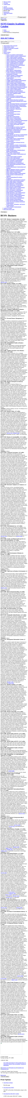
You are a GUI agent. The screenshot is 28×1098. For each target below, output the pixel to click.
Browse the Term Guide (8, 209)
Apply (4, 14)
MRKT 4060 (14, 979)
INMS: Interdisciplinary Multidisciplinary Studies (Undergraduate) (15, 150)
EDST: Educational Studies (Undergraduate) (16, 106)
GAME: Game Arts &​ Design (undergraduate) (16, 120)
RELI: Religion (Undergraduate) (13, 191)
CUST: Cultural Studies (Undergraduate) (15, 88)
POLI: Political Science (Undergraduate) (15, 187)
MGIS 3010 (11, 683)
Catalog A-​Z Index (7, 208)
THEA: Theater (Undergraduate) (13, 206)
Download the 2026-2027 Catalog (11, 1093)
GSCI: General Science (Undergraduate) (15, 123)
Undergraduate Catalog (8, 47)
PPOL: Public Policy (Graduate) (13, 188)
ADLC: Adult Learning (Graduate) (14, 57)
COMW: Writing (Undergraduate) (14, 81)
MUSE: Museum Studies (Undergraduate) (15, 173)
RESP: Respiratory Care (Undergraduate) (15, 192)
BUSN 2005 (19, 536)
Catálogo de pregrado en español (10, 48)
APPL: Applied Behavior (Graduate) (14, 63)
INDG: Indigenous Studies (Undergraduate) (16, 145)
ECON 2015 (12, 826)
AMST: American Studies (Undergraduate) (16, 59)
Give (4, 1062)
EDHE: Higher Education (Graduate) (14, 99)
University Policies (7, 1064)
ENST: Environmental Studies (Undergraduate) (13, 114)
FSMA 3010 (4, 851)
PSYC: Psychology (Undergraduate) (14, 190)
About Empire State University (10, 45)
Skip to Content (7, 1)
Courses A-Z (6, 31)
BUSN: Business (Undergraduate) (14, 71)
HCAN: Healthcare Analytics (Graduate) (15, 127)
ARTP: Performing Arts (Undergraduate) (15, 65)
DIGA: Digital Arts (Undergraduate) (14, 90)
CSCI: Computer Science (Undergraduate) (16, 85)
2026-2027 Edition (7, 38)
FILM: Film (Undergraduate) (12, 116)
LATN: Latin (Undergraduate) (13, 157)
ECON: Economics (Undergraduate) (14, 96)
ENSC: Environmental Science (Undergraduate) (13, 112)
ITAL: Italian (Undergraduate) (13, 152)
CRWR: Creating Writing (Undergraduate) (16, 84)
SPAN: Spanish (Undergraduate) (13, 199)
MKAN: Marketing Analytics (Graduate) (15, 169)
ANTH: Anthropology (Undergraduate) (15, 61)
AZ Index (5, 3)
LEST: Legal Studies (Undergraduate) (15, 159)
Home (4, 30)
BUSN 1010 (4, 282)
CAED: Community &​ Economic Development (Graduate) (14, 73)
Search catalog (4, 41)
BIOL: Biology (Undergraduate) (13, 70)
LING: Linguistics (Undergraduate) (14, 160)
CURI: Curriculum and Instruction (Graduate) (16, 87)
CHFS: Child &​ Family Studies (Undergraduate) (13, 77)
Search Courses (6, 52)
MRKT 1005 (9, 848)
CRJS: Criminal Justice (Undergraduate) (15, 83)
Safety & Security (10, 1062)
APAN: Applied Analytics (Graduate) (14, 62)
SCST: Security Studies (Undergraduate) (15, 195)
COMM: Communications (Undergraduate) (16, 80)
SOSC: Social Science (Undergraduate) (15, 197)
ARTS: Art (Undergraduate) (12, 66)
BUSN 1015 (10, 433)
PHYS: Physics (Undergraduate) (13, 186)
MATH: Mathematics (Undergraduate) (15, 163)
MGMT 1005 (16, 433)
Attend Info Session (7, 13)
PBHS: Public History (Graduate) (14, 182)
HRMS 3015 (10, 849)
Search (2, 17)
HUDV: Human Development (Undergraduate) (13, 140)
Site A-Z (24, 1062)
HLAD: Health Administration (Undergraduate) (13, 132)
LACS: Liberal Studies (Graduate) (14, 156)
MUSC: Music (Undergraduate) (13, 172)
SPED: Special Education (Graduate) (14, 200)
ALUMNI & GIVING (8, 9)
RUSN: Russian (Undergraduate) (13, 194)
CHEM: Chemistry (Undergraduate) (14, 75)
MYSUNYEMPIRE (8, 8)
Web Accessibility (16, 1064)
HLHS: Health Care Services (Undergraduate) (16, 134)
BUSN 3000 (20, 976)
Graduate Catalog (7, 49)
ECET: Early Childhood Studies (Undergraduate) (13, 94)
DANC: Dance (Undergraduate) (13, 89)
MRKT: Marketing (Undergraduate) (14, 170)
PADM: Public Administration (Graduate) (15, 179)
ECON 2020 (17, 825)
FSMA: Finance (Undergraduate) (13, 119)
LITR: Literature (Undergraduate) (14, 161)
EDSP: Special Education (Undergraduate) (16, 105)
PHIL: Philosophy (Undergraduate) (14, 183)
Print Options (4, 212)
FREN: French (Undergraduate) (13, 117)
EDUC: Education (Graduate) (13, 107)
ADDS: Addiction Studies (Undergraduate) (16, 56)
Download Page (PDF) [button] (8, 1087)
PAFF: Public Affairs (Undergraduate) (15, 181)
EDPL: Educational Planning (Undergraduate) (16, 103)
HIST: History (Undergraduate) (13, 130)
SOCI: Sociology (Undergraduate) (14, 196)
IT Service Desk (18, 1062)
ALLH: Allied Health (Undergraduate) (15, 58)
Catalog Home (6, 4)
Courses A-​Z (6, 53)
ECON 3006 (3, 978)
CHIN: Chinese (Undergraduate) (13, 79)
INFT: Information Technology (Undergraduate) (13, 148)
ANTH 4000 (11, 771)
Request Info (6, 12)
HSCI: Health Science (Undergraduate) (15, 138)
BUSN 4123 (21, 1034)
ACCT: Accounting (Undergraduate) (14, 54)
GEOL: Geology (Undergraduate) (14, 121)
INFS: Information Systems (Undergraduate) (16, 146)
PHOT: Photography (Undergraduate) (14, 185)
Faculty (5, 50)
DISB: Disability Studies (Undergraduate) (15, 92)
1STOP (5, 6)
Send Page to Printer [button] (8, 1082)
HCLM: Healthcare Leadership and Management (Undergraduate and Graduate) (16, 129)
